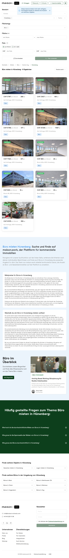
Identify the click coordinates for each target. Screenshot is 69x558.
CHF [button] (4, 51)
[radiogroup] (11, 46)
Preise (4, 536)
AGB (50, 554)
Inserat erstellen (56, 3)
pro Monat (8, 46)
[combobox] (34, 13)
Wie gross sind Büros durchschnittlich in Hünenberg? (21, 443)
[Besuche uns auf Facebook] (3, 523)
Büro (18, 65)
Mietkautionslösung (22, 544)
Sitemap (4, 541)
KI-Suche (44, 3)
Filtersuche (35, 3)
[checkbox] (37, 521)
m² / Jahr (16, 46)
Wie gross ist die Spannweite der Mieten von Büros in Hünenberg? (25, 435)
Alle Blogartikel (8, 377)
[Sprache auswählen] (65, 3)
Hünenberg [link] (35, 65)
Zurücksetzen (19, 58)
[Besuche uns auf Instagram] (10, 523)
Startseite (4, 65)
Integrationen (20, 538)
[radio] (3, 46)
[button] (7, 18)
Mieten (12, 65)
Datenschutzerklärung (55, 521)
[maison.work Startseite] (10, 3)
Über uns (5, 533)
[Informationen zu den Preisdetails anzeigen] (7, 43)
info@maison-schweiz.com (12, 513)
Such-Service (20, 541)
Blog (3, 538)
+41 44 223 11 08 (9, 516)
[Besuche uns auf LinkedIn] (7, 523)
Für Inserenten (20, 536)
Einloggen (26, 3)
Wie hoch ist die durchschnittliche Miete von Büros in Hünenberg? (25, 427)
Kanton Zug (25, 65)
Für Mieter (19, 533)
